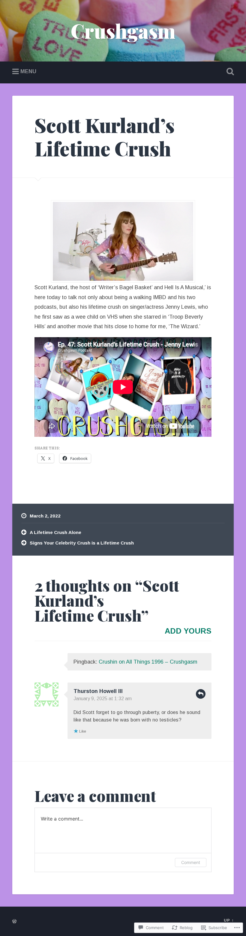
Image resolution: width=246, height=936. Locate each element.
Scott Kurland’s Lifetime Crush (104, 136)
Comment (190, 862)
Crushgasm (123, 31)
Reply (201, 694)
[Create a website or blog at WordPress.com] (14, 922)
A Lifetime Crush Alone (55, 532)
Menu (28, 71)
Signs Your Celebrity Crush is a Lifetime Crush (82, 542)
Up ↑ (229, 920)
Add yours (188, 631)
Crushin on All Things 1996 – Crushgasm (148, 662)
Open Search (229, 72)
